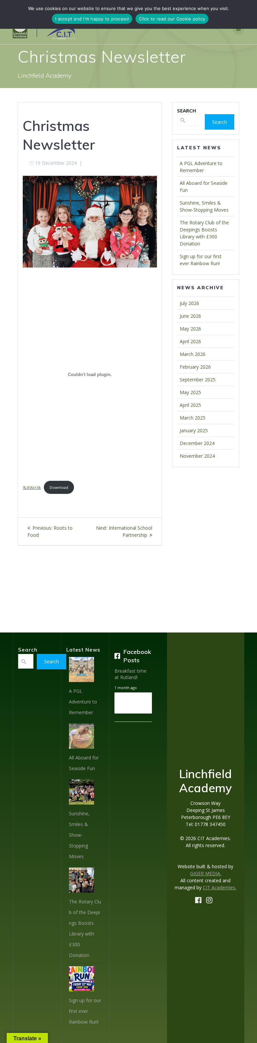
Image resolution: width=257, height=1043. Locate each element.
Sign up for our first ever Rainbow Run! (85, 1011)
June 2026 (190, 316)
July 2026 (189, 303)
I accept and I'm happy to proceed (92, 18)
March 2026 (192, 354)
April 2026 (190, 341)
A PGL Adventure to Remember (83, 702)
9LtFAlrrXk (32, 487)
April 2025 (190, 405)
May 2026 (190, 328)
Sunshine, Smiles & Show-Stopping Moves (79, 835)
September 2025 (198, 379)
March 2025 (192, 418)
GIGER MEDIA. (205, 873)
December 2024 (197, 443)
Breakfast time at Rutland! (130, 674)
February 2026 (195, 367)
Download (59, 487)
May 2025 (190, 392)
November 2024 (197, 456)
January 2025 (194, 430)
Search (219, 122)
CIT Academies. (219, 887)
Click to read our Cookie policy (172, 18)
